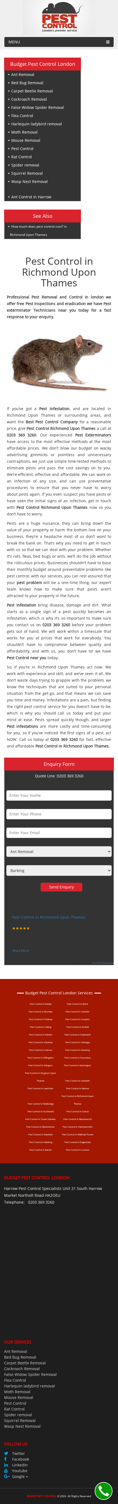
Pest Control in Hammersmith (77, 1126)
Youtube (19, 1470)
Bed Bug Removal (27, 82)
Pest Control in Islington (40, 1065)
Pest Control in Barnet (40, 1149)
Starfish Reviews (103, 963)
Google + (20, 1476)
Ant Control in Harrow (31, 196)
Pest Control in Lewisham (40, 1088)
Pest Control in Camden (77, 1011)
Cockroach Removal (29, 99)
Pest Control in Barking (40, 1142)
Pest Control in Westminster (40, 1126)
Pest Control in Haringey (77, 1042)
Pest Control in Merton (77, 1088)
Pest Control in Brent (77, 1003)
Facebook (20, 1459)
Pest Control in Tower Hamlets (40, 1119)
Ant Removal (22, 74)
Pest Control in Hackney (41, 1042)
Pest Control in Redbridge (41, 1103)
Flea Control (22, 115)
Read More (20, 950)
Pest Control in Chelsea (40, 1019)
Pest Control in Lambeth (77, 1080)
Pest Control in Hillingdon (40, 1057)
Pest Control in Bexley (41, 1003)
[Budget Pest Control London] (59, 16)
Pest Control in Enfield (77, 1026)
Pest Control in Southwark (40, 1111)
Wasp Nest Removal (29, 181)
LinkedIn (20, 1465)
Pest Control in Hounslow (77, 1057)
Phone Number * (22, 804)
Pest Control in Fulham (40, 1034)
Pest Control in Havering (77, 1049)
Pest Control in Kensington (77, 1065)
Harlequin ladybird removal (36, 123)
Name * (13, 786)
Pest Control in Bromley (40, 1011)
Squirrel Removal (27, 173)
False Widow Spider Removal (37, 107)
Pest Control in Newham (40, 1134)
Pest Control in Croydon (77, 1019)
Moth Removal (24, 132)
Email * (13, 823)
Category (14, 842)
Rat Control (21, 156)
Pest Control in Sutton (77, 1111)
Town (11, 861)
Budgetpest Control (41, 1496)
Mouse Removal (25, 140)
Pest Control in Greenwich (77, 1034)
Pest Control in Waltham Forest (77, 1134)
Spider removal (25, 165)
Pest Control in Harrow (40, 1049)
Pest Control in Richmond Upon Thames (48, 917)
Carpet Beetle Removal (32, 91)
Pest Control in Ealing (40, 1026)
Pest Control (22, 148)
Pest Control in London (77, 1149)
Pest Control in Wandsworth (77, 1119)
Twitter (18, 1453)
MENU (14, 41)
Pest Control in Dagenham (77, 1142)
